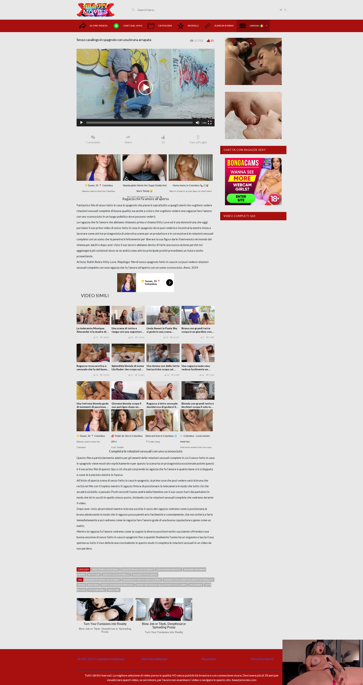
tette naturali (96, 590)
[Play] (81, 122)
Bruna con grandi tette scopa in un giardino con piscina (197, 332)
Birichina (93, 585)
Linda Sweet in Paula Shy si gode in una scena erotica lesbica (162, 332)
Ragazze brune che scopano (137, 569)
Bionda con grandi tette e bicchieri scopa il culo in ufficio (198, 407)
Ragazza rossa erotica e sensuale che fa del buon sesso (92, 369)
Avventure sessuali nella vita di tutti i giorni (162, 585)
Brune (81, 585)
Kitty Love (94, 574)
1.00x (204, 123)
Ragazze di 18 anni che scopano (102, 579)
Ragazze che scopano (145, 574)
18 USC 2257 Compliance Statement (100, 659)
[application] (146, 87)
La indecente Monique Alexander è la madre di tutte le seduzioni (91, 332)
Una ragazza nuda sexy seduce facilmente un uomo (196, 369)
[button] (145, 87)
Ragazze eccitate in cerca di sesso (142, 579)
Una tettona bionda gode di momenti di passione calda (93, 407)
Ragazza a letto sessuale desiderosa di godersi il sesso (162, 407)
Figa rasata (196, 585)
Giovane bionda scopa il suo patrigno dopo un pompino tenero (126, 407)
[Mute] (197, 122)
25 (212, 40)
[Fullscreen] (210, 122)
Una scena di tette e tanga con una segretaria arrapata (127, 332)
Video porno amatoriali (105, 569)
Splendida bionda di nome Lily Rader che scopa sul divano (128, 369)
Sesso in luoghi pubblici (116, 574)
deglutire (113, 590)
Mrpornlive (208, 659)
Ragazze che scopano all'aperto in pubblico (188, 579)
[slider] (139, 123)
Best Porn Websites (155, 659)
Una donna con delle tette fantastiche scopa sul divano (163, 369)
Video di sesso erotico (168, 569)
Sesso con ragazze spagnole (117, 585)
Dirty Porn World (262, 659)
